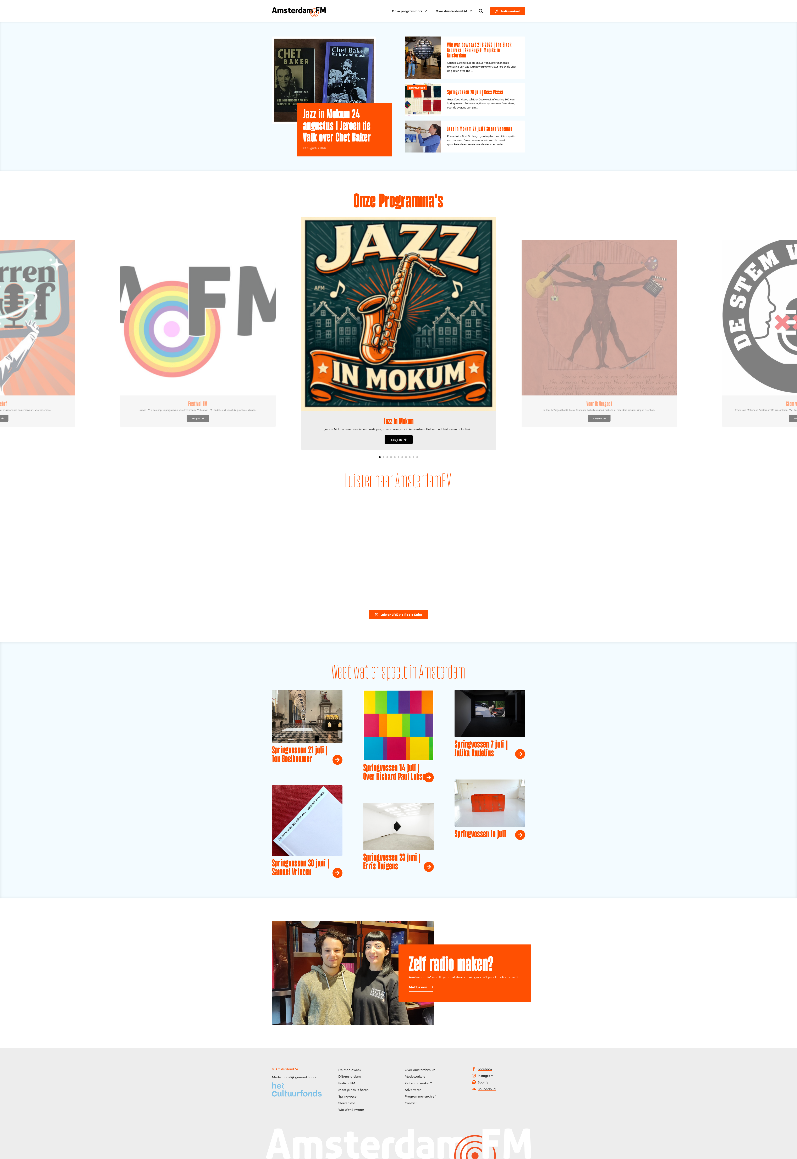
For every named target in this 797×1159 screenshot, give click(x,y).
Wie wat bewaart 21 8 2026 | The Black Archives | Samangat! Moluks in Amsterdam (479, 50)
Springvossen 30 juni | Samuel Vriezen (300, 868)
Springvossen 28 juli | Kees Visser (475, 92)
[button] (481, 11)
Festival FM (346, 1083)
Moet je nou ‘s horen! (353, 1090)
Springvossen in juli (480, 834)
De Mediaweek (349, 1070)
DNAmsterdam (349, 1076)
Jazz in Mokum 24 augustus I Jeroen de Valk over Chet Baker (337, 126)
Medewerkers (415, 1076)
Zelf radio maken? (418, 1083)
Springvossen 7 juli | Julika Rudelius (481, 749)
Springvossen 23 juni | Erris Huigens (392, 862)
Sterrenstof (346, 1103)
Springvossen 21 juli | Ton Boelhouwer (300, 755)
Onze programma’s (407, 11)
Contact (411, 1103)
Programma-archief (420, 1096)
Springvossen (417, 87)
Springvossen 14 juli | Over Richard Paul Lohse (394, 772)
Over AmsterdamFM (451, 11)
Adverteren (413, 1090)
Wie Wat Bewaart (351, 1110)
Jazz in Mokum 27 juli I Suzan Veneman (479, 129)
